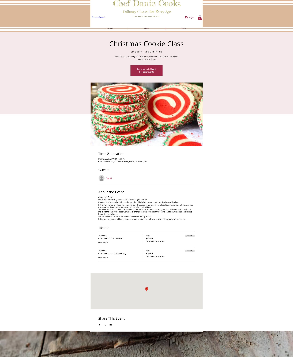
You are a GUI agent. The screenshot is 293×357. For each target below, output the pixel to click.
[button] (200, 17)
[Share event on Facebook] (99, 324)
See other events (146, 72)
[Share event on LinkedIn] (111, 324)
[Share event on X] (105, 324)
